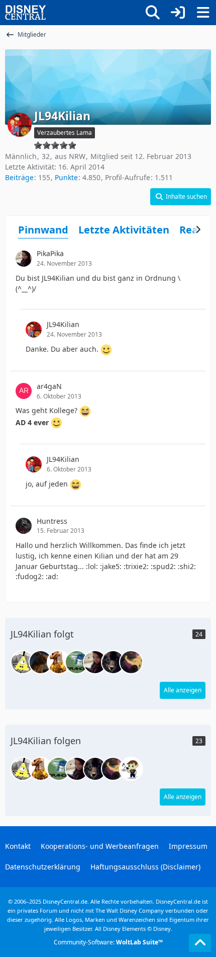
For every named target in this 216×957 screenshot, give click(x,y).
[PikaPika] (95, 662)
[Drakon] (77, 662)
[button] (180, 196)
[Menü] (203, 13)
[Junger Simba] (59, 662)
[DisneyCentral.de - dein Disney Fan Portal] (25, 13)
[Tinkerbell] (131, 662)
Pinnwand (43, 229)
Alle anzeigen (182, 690)
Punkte (66, 177)
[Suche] (153, 13)
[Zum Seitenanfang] (200, 943)
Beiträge (19, 177)
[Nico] (41, 662)
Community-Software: (108, 942)
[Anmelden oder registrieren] (178, 12)
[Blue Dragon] (23, 662)
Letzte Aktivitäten (123, 229)
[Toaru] (131, 769)
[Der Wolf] (113, 662)
